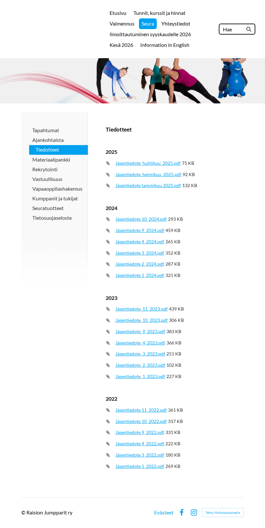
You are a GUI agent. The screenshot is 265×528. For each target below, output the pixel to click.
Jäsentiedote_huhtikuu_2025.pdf (148, 163)
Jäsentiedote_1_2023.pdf (140, 376)
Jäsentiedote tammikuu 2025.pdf (148, 185)
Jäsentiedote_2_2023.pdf (140, 365)
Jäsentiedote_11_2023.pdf (141, 309)
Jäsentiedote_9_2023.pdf (140, 331)
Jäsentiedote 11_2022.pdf (141, 410)
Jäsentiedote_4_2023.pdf (140, 342)
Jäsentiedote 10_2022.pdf (141, 421)
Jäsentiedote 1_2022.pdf (139, 466)
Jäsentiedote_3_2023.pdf (140, 353)
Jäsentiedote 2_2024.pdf (139, 264)
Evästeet (164, 512)
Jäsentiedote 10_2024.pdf (141, 219)
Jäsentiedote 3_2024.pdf (139, 253)
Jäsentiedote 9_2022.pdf (139, 432)
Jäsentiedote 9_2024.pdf (139, 230)
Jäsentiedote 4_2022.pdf (139, 443)
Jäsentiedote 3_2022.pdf (139, 455)
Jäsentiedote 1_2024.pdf (139, 275)
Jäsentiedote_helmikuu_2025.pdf (148, 174)
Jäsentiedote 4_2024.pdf (139, 241)
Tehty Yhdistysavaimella (223, 512)
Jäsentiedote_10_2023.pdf (141, 320)
